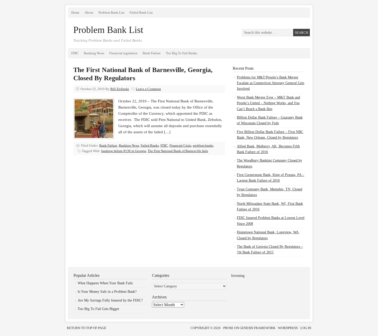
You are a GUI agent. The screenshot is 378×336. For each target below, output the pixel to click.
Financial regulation (123, 53)
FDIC (75, 53)
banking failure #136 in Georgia (123, 151)
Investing (238, 276)
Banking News (94, 53)
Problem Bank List (111, 12)
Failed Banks (150, 145)
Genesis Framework (257, 328)
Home (75, 12)
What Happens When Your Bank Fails (105, 283)
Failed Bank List (141, 12)
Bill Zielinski (119, 89)
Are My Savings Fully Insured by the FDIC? (110, 300)
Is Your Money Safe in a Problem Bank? (107, 292)
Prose (228, 328)
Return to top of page (86, 328)
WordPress (288, 328)
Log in (305, 328)
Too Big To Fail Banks (181, 53)
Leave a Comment (148, 89)
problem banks (203, 145)
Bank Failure (152, 53)
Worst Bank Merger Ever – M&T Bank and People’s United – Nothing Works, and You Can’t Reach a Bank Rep (268, 103)
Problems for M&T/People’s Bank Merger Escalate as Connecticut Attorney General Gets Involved (270, 83)
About (89, 12)
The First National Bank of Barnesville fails (178, 151)
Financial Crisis (180, 145)
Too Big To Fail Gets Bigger (98, 309)
